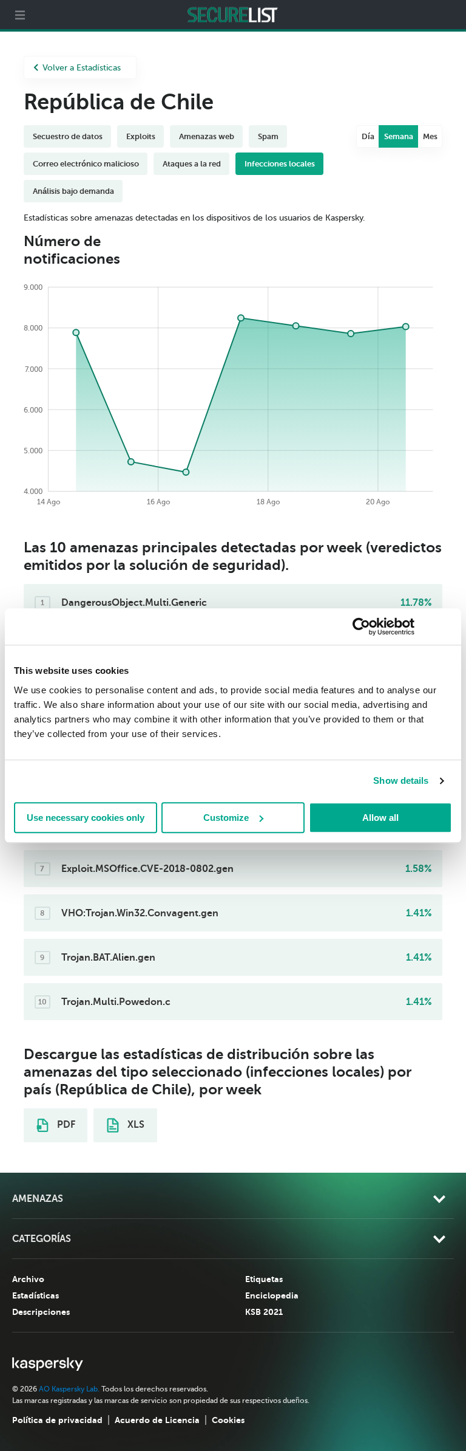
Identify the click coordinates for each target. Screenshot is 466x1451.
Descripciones (41, 1312)
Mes (430, 136)
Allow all (380, 817)
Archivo (28, 1279)
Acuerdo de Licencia (157, 1420)
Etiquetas (264, 1279)
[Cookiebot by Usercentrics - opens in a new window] (361, 626)
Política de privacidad (57, 1420)
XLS (134, 1124)
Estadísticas (35, 1295)
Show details (400, 780)
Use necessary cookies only (85, 817)
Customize (226, 817)
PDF (65, 1124)
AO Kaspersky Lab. (69, 1389)
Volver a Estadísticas (81, 67)
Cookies (228, 1420)
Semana (398, 136)
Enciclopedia (272, 1295)
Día (368, 136)
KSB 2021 (264, 1312)
